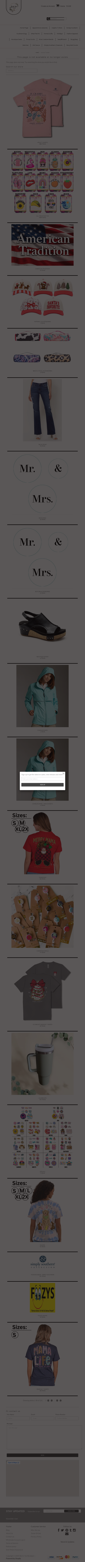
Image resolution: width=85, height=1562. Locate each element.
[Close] (63, 773)
